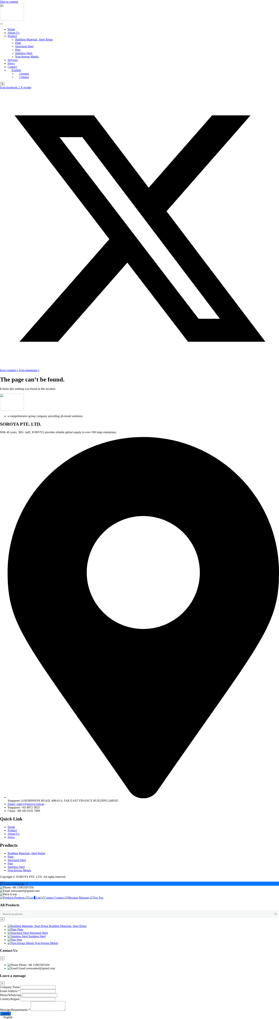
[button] (139, 1017)
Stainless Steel (23, 53)
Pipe (17, 49)
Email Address (10, 991)
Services (13, 60)
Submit (5, 1013)
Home (11, 29)
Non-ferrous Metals (27, 56)
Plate (18, 43)
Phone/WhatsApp (10, 995)
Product (12, 36)
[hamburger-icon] (1, 23)
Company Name (10, 987)
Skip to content (9, 1)
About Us (13, 32)
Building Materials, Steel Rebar (34, 39)
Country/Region (9, 999)
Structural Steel (24, 46)
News (11, 63)
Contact (12, 66)
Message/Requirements (15, 1009)
